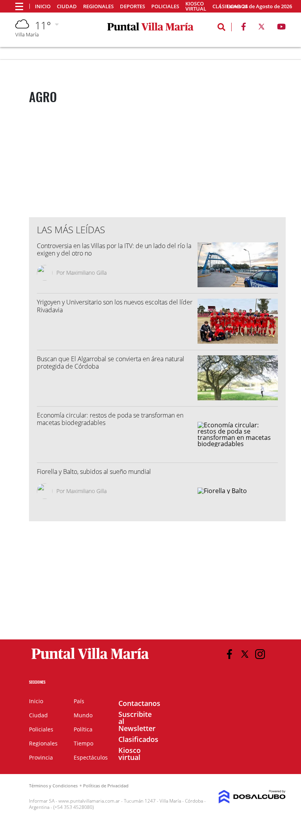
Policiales (165, 6)
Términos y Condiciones (53, 786)
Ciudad (67, 6)
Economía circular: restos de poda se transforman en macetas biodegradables (110, 419)
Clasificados (138, 739)
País (79, 701)
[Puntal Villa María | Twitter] (261, 28)
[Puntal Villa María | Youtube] (281, 28)
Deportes (132, 6)
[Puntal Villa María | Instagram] (260, 654)
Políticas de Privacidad (106, 786)
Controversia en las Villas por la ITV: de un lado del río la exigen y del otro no (114, 249)
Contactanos (139, 703)
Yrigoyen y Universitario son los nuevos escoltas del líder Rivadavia (114, 306)
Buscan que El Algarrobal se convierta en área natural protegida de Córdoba (110, 363)
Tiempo (83, 743)
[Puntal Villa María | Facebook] (243, 28)
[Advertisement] (165, 161)
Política (83, 729)
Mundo (83, 715)
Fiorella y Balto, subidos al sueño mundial (94, 471)
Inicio (43, 6)
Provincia (41, 757)
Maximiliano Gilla (86, 272)
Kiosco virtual (195, 6)
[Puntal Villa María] (90, 659)
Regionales (98, 6)
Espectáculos (91, 757)
